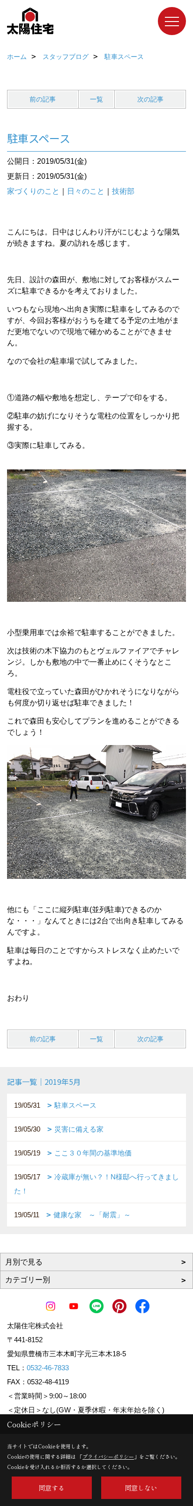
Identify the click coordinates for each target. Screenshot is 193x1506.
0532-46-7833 (48, 1368)
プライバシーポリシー (108, 1456)
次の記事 (150, 99)
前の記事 (43, 99)
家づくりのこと (33, 191)
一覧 (96, 99)
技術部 (123, 191)
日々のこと (85, 191)
